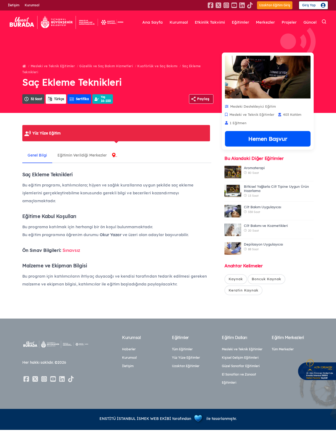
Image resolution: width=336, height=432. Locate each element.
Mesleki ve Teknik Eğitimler (53, 66)
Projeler (289, 22)
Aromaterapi (254, 168)
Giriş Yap (309, 5)
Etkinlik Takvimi (210, 22)
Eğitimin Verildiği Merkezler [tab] (82, 155)
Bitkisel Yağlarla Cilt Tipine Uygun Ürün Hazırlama (276, 188)
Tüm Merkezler (283, 349)
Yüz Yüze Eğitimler (186, 358)
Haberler (129, 349)
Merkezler (265, 22)
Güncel (310, 22)
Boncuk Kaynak (266, 279)
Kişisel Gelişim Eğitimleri (240, 358)
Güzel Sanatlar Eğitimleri (241, 366)
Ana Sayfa (152, 22)
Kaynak (236, 279)
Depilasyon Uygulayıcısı (263, 244)
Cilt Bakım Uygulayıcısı (262, 207)
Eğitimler (240, 22)
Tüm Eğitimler (182, 349)
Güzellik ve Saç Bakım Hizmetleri (106, 66)
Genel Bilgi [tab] (37, 155)
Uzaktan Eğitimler (186, 366)
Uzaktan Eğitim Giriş (274, 5)
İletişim (13, 5)
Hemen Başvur (267, 138)
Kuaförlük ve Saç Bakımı (157, 66)
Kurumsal (32, 5)
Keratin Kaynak (243, 290)
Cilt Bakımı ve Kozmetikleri (266, 225)
